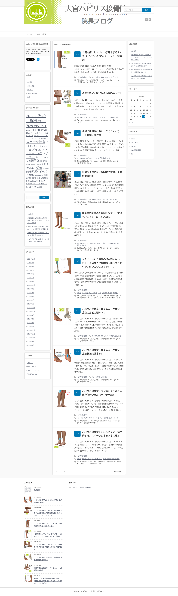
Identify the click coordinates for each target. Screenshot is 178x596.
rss (146, 19)
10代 (110, 77)
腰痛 (28, 97)
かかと (29, 130)
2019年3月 (30, 281)
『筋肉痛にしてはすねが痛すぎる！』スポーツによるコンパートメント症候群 (102, 56)
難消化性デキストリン (33, 183)
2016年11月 (31, 311)
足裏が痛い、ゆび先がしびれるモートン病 (102, 96)
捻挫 (104, 158)
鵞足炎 (79, 245)
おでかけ (40, 126)
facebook (150, 19)
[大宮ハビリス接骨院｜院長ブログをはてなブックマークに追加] (38, 60)
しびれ (85, 117)
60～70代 (86, 243)
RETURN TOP (118, 471)
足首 (101, 158)
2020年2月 (30, 270)
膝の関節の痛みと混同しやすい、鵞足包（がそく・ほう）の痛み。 (102, 215)
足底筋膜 (44, 178)
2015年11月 (31, 334)
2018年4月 (30, 292)
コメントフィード (33, 370)
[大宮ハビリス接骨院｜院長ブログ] (77, 12)
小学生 (99, 199)
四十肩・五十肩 (36, 164)
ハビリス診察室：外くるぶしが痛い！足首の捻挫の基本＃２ (102, 310)
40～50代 (80, 158)
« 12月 (131, 122)
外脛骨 (110, 293)
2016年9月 (30, 315)
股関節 (93, 199)
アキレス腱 (34, 133)
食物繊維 (39, 187)
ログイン (30, 363)
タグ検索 (30, 214)
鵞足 (117, 243)
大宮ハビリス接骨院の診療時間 (81, 487)
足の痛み (104, 293)
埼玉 (43, 164)
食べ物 (32, 186)
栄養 (39, 168)
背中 (29, 178)
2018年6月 (30, 289)
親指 (38, 178)
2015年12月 (31, 330)
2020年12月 (31, 259)
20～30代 (80, 117)
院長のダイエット (38, 180)
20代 (116, 77)
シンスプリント (97, 459)
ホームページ (89, 3)
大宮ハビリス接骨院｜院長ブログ (93, 591)
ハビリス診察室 (82, 77)
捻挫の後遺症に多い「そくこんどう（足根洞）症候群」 (101, 133)
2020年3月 (30, 266)
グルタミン (37, 136)
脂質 (33, 178)
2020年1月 (30, 274)
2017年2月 (30, 300)
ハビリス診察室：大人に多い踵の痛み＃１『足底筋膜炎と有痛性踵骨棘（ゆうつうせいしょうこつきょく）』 (48, 513)
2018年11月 (31, 285)
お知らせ (30, 89)
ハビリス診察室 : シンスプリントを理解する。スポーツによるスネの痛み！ (102, 434)
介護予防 (34, 160)
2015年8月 (30, 345)
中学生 (115, 293)
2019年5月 (30, 277)
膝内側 (84, 245)
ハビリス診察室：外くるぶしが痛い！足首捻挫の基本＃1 (102, 352)
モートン (107, 117)
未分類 (29, 82)
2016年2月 (30, 326)
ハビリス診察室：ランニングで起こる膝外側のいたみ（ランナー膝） (102, 393)
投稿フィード (31, 366)
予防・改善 (31, 86)
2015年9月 (30, 341)
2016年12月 (31, 308)
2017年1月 (30, 304)
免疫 (40, 161)
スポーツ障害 (95, 77)
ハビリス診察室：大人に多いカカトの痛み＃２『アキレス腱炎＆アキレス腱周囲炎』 (48, 547)
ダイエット (40, 149)
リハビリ (39, 157)
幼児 (116, 199)
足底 (116, 117)
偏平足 (112, 117)
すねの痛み (104, 77)
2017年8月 (30, 296)
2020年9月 (30, 262)
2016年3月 (30, 323)
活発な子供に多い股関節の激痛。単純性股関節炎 (102, 174)
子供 (103, 199)
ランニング (114, 418)
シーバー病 (42, 138)
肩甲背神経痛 (39, 175)
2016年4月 (30, 319)
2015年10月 (31, 337)
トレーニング (81, 418)
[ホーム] (27, 3)
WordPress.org (32, 374)
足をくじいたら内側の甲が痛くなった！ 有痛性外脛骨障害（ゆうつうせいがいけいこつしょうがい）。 (102, 263)
